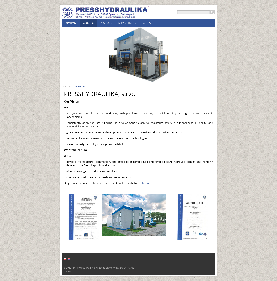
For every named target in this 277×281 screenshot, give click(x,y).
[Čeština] (65, 258)
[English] (69, 258)
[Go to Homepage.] (105, 16)
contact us (144, 183)
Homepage (67, 85)
